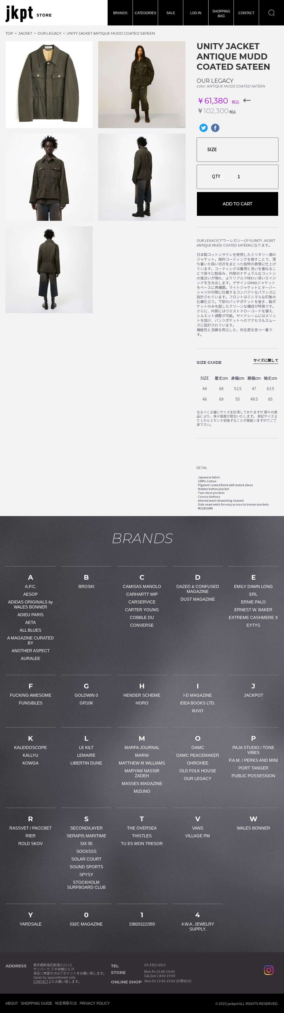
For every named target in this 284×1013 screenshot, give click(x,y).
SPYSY (86, 874)
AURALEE (30, 658)
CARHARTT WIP (142, 594)
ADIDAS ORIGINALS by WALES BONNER (30, 604)
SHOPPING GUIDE (36, 1003)
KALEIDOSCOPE (30, 747)
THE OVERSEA (142, 828)
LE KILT (86, 747)
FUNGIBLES (30, 703)
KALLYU (30, 755)
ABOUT (12, 1003)
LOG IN (195, 13)
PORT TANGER (253, 768)
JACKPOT (253, 695)
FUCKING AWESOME (30, 695)
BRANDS (120, 13)
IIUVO (197, 710)
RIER (31, 835)
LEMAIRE (86, 755)
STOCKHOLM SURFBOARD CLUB (86, 885)
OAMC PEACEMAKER (197, 755)
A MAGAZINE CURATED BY (30, 640)
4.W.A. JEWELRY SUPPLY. (197, 926)
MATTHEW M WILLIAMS (142, 763)
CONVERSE (142, 625)
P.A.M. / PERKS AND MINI (253, 760)
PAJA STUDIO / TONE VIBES (253, 750)
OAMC (197, 747)
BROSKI (86, 586)
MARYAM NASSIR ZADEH (142, 773)
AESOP (30, 594)
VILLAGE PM (197, 835)
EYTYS (253, 625)
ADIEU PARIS (30, 614)
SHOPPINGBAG (221, 13)
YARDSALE (31, 924)
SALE (170, 13)
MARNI (142, 755)
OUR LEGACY (215, 80)
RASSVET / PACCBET (30, 828)
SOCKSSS (86, 851)
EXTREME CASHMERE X (253, 617)
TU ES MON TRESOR (142, 843)
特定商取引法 (66, 1003)
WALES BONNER (253, 828)
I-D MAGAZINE (197, 695)
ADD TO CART (237, 203)
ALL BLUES (30, 630)
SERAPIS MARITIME (86, 835)
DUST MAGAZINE (198, 599)
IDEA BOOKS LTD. (197, 703)
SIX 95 (86, 843)
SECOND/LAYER (86, 828)
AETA (30, 622)
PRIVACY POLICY (95, 1003)
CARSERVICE (142, 602)
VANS (197, 828)
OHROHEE (197, 763)
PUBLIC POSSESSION (253, 775)
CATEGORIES (145, 13)
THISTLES (142, 835)
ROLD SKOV (30, 843)
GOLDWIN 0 (86, 695)
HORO (142, 703)
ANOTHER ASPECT (31, 650)
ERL (253, 594)
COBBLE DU (142, 617)
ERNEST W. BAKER (253, 609)
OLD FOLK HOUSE (197, 770)
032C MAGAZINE (86, 924)
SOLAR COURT (86, 859)
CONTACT (246, 13)
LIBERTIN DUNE (86, 763)
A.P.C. (30, 586)
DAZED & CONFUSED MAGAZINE (197, 589)
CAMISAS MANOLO (142, 586)
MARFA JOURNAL (142, 747)
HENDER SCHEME (141, 695)
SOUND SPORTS (86, 866)
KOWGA (30, 763)
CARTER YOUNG (142, 609)
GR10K (86, 703)
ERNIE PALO (253, 602)
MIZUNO (142, 791)
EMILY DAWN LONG (253, 586)
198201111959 (142, 924)
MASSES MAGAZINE (142, 783)
